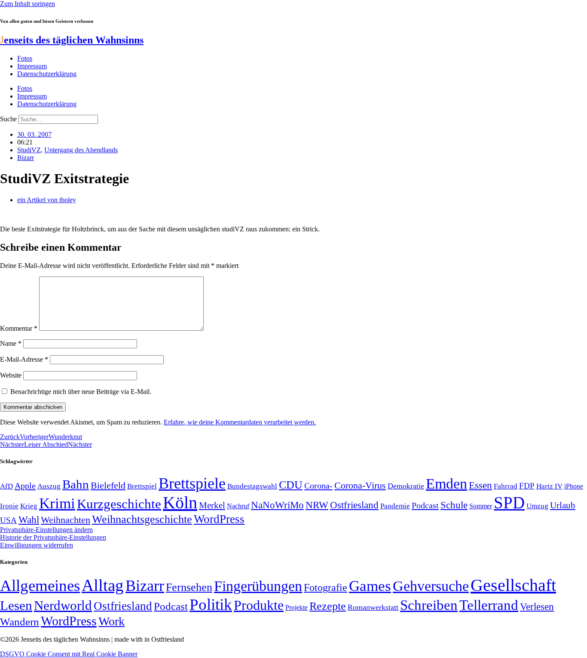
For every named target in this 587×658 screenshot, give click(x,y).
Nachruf (238, 506)
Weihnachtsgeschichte (142, 519)
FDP (527, 485)
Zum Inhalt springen (27, 3)
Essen (480, 485)
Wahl (28, 519)
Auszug (49, 486)
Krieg (28, 505)
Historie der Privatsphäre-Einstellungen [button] (53, 537)
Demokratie (406, 486)
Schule (454, 504)
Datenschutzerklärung (46, 73)
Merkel (212, 505)
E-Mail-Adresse (24, 359)
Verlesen (537, 606)
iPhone (573, 486)
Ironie (9, 506)
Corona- (318, 485)
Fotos (24, 58)
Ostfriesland (354, 504)
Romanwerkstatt (373, 607)
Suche (8, 119)
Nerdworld (63, 605)
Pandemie (395, 506)
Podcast (425, 505)
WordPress (219, 519)
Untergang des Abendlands (81, 150)
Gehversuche (431, 586)
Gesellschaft (513, 585)
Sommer (480, 506)
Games (370, 586)
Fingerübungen (258, 586)
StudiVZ (29, 150)
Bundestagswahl (252, 486)
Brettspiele (192, 483)
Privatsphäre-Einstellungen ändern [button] (46, 529)
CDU (291, 485)
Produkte (259, 605)
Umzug (537, 506)
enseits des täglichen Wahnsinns (72, 40)
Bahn (75, 484)
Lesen (16, 605)
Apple (25, 485)
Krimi (57, 503)
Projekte (296, 607)
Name (10, 343)
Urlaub (562, 505)
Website (10, 375)
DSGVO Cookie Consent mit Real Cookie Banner (69, 654)
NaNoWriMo (277, 505)
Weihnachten (65, 519)
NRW (317, 504)
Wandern (19, 621)
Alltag (103, 585)
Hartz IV (549, 486)
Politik (211, 604)
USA (8, 520)
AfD (6, 486)
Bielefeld (108, 485)
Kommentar (18, 328)
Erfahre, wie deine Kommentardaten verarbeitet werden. (240, 422)
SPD (509, 502)
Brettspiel (142, 486)
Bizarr (25, 157)
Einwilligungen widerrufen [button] (36, 545)
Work (111, 621)
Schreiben (429, 605)
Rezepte (327, 606)
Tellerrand (488, 605)
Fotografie (325, 587)
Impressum (32, 66)
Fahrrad (505, 486)
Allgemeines (40, 585)
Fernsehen (189, 587)
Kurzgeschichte (119, 503)
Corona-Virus (360, 485)
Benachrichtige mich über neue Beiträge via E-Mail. (80, 391)
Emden (446, 484)
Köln (180, 502)
